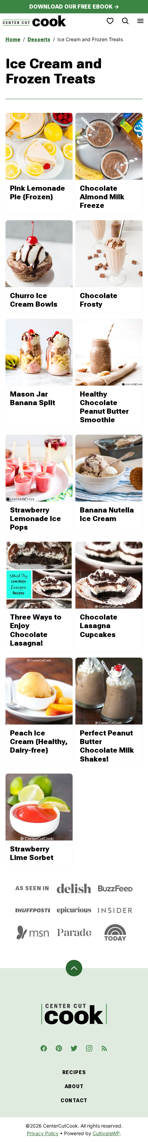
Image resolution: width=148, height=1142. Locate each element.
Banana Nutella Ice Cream (107, 514)
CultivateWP (106, 1133)
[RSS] (104, 1048)
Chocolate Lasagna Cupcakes (98, 625)
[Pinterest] (58, 1048)
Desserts (39, 39)
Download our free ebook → (74, 6)
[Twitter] (74, 1048)
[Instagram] (89, 1048)
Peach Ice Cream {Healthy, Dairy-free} (38, 741)
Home (13, 39)
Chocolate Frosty (98, 300)
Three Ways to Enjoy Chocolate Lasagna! (36, 630)
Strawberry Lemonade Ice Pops (35, 518)
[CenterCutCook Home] (34, 20)
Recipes (74, 1072)
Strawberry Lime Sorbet (31, 853)
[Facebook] (43, 1048)
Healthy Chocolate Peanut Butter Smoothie (104, 407)
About (74, 1086)
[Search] (125, 20)
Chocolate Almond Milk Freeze (102, 197)
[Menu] (140, 20)
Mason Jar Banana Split (32, 398)
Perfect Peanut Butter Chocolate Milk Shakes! (107, 746)
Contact (74, 1100)
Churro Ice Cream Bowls (33, 300)
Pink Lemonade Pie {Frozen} (37, 192)
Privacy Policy (43, 1133)
